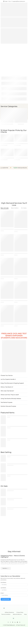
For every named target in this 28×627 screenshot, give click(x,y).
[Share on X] (8, 622)
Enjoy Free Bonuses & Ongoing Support (12, 383)
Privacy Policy (20, 612)
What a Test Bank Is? (7, 387)
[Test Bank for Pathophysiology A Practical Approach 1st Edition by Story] (7, 313)
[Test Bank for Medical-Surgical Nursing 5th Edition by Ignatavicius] (7, 266)
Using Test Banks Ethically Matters (11, 398)
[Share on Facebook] (10, 622)
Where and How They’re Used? (10, 394)
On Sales (24, 208)
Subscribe (5, 599)
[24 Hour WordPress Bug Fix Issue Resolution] (7, 138)
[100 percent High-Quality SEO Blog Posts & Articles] (3, 419)
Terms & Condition (5, 614)
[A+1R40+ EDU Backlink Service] (7, 152)
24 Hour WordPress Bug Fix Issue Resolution (12, 143)
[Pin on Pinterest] (12, 622)
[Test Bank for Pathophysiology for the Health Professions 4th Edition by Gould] (20, 266)
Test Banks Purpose (6, 402)
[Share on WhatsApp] (19, 622)
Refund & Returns (17, 614)
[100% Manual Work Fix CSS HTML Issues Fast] (3, 442)
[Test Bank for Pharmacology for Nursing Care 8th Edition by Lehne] (20, 313)
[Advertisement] (14, 59)
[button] (14, 375)
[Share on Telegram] (17, 622)
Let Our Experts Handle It (8, 379)
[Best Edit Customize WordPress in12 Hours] (20, 152)
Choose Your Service (7, 375)
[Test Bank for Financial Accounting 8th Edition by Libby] (3, 458)
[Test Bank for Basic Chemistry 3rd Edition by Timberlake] (3, 477)
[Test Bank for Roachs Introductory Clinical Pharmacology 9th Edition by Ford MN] (7, 243)
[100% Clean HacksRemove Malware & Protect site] (3, 431)
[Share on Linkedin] (15, 622)
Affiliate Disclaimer (9, 612)
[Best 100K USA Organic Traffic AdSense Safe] (20, 138)
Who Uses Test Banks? (7, 391)
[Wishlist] (12, 136)
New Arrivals (5, 208)
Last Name (3, 587)
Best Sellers (14, 208)
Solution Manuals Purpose (8, 406)
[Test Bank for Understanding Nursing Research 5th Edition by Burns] (20, 290)
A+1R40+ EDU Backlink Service (8, 158)
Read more (5, 568)
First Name (3, 582)
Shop (25, 614)
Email (2, 593)
